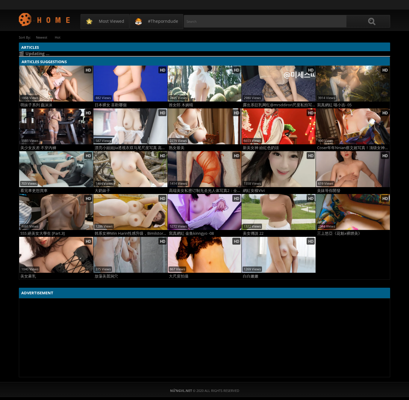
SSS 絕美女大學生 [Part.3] (42, 233)
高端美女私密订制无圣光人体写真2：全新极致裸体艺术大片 (205, 190)
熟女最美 (176, 147)
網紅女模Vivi (254, 190)
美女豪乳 (28, 276)
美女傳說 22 (253, 233)
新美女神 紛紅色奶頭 (261, 147)
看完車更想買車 (34, 190)
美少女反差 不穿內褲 (38, 147)
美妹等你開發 (328, 190)
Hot (57, 37)
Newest (41, 37)
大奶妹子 (102, 190)
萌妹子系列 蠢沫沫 (36, 104)
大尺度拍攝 (178, 276)
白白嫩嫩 (250, 276)
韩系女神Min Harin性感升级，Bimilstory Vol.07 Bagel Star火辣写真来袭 (131, 233)
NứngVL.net (45, 19)
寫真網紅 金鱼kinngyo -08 (191, 233)
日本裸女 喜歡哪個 (111, 104)
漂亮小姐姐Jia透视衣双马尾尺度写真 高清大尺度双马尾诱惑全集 (131, 147)
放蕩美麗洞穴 (106, 276)
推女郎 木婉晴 (181, 104)
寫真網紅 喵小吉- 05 (334, 104)
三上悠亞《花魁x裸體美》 (339, 233)
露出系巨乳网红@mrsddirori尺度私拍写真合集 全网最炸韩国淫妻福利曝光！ (279, 104)
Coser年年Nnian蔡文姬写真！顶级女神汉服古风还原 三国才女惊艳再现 (353, 147)
